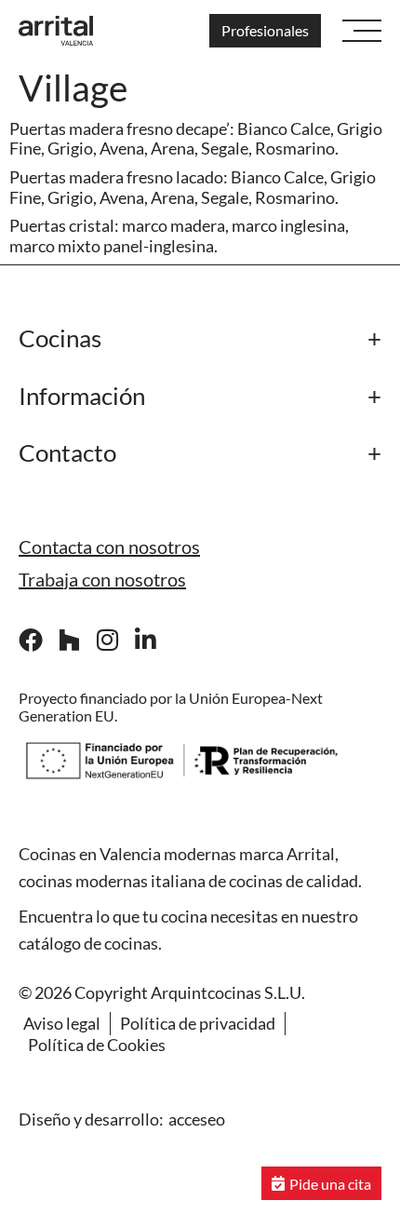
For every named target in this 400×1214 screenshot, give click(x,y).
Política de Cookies (97, 1045)
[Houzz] (69, 639)
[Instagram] (107, 639)
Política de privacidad (197, 1023)
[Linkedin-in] (145, 639)
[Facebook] (31, 639)
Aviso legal (61, 1023)
